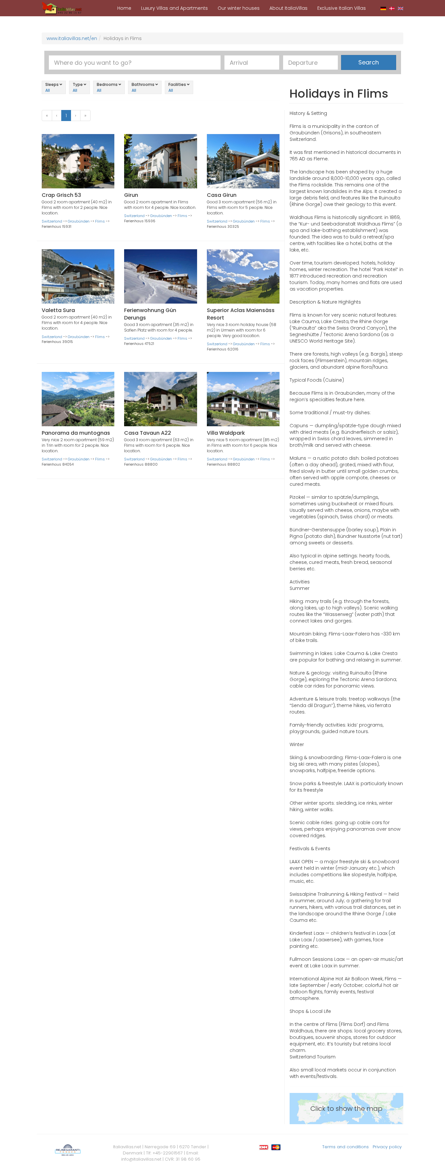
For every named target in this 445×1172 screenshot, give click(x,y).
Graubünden (79, 221)
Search (368, 62)
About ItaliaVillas (288, 8)
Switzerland (52, 221)
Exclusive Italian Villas (341, 8)
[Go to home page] (62, 8)
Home (124, 8)
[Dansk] (392, 8)
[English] (400, 8)
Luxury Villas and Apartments (174, 8)
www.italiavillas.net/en (72, 38)
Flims (100, 221)
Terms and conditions (345, 1147)
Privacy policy (387, 1147)
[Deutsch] (383, 8)
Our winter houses (239, 8)
